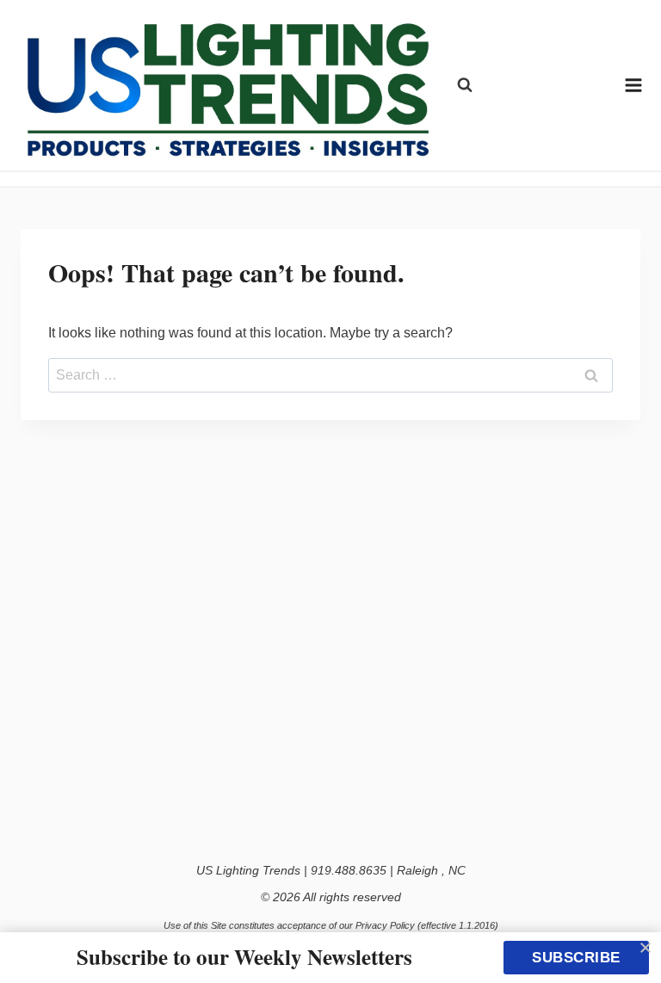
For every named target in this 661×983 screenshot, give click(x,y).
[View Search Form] (464, 85)
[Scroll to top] (629, 933)
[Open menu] (634, 85)
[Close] (645, 948)
